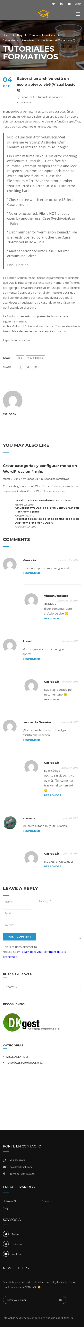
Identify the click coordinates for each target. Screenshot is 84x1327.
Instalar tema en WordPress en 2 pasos (43, 500)
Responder (31, 572)
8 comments (24, 102)
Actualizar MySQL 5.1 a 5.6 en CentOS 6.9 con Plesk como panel (47, 509)
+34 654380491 (18, 1160)
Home (6, 35)
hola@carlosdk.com (21, 1167)
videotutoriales (56, 596)
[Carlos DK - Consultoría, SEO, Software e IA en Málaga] (43, 15)
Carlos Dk (26, 97)
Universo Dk (9, 1201)
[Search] (76, 975)
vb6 (20, 357)
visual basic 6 (36, 357)
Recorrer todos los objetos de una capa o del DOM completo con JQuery (47, 520)
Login (78, 3)
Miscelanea (13, 1056)
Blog (19, 35)
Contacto (47, 1201)
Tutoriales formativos (42, 35)
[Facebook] (20, 367)
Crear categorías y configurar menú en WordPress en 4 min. (40, 468)
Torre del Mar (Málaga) (22, 1174)
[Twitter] (28, 367)
